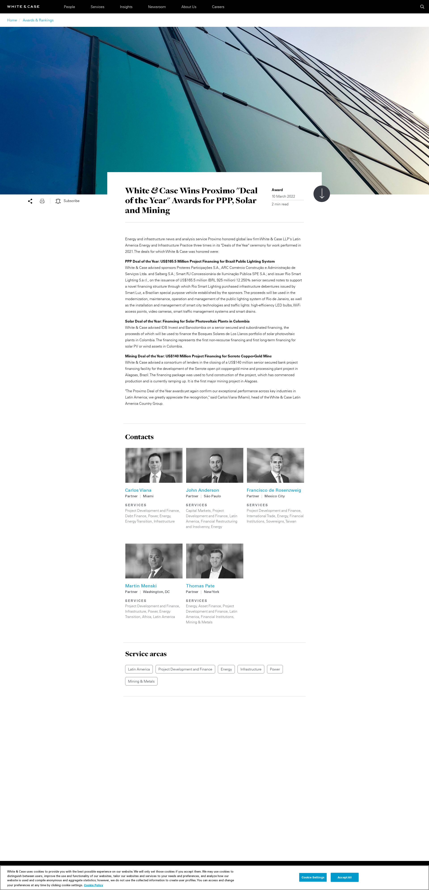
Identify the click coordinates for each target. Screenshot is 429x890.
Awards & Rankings (38, 20)
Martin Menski (141, 586)
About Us (188, 6)
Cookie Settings (313, 877)
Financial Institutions (217, 616)
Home (12, 20)
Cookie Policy (93, 885)
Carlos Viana (138, 491)
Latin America (164, 616)
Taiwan (291, 521)
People (69, 6)
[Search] (422, 6)
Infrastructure (164, 521)
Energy (165, 516)
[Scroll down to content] (321, 194)
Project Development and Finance (152, 510)
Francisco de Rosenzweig (274, 491)
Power (153, 516)
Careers (218, 6)
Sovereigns (275, 521)
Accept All (345, 877)
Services (97, 6)
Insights (126, 6)
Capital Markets (198, 510)
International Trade (261, 516)
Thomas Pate (200, 586)
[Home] (23, 6)
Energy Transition (138, 521)
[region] (214, 877)
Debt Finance (135, 516)
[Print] (45, 200)
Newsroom (157, 6)
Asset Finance (209, 606)
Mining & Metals (199, 622)
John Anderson (202, 491)
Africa (146, 616)
